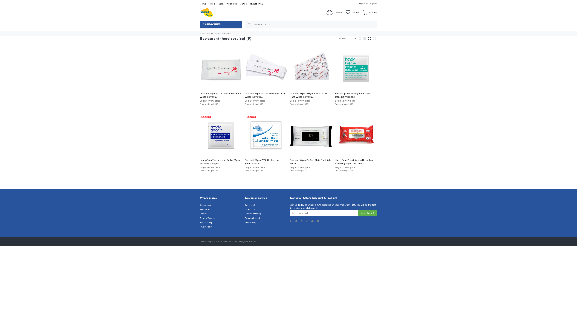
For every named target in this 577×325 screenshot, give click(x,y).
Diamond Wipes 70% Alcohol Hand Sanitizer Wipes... (262, 162)
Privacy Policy (206, 227)
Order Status (250, 209)
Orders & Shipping (253, 214)
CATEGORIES (212, 24)
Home (202, 33)
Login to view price (210, 101)
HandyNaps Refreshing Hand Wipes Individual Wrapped (353, 95)
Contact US (250, 205)
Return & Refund (252, 218)
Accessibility (250, 222)
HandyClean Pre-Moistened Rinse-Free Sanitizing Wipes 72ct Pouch (354, 162)
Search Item (205, 209)
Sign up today (206, 205)
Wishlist (203, 214)
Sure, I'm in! (367, 213)
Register (373, 4)
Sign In (362, 4)
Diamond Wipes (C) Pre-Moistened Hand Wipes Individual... (220, 95)
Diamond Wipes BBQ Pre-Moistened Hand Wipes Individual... (308, 95)
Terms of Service (207, 218)
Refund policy (206, 222)
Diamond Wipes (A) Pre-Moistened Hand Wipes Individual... (265, 95)
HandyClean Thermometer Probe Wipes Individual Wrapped (220, 162)
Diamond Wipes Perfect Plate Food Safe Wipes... (310, 162)
